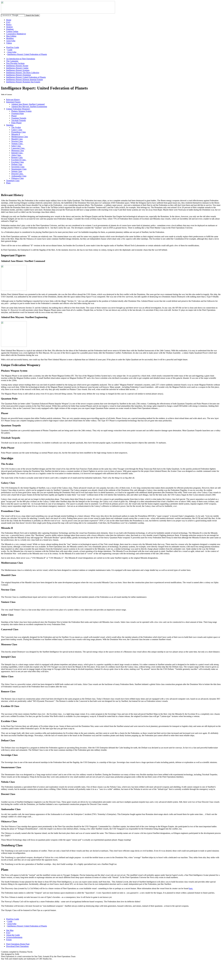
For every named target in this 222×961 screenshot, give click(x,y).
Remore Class (17, 157)
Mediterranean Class (19, 137)
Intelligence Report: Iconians (17, 70)
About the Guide (13, 935)
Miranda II (15, 134)
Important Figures (13, 102)
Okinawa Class (17, 178)
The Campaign (12, 61)
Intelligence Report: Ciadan (17, 68)
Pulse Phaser (16, 123)
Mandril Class (17, 139)
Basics (8, 24)
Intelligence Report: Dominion (18, 75)
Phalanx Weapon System (21, 111)
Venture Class (17, 143)
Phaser (14, 116)
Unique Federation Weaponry (18, 109)
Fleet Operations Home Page (18, 944)
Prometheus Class (18, 132)
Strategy (9, 27)
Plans (8, 183)
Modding (10, 38)
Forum (9, 940)
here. (191, 888)
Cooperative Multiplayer (16, 34)
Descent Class (17, 174)
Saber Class (16, 146)
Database (10, 29)
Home (8, 20)
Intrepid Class (17, 153)
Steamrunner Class (18, 169)
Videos (9, 43)
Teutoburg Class (12, 180)
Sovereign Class (17, 167)
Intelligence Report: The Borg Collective (22, 72)
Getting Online (12, 31)
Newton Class (17, 141)
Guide (9, 50)
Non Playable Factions (15, 63)
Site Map (9, 930)
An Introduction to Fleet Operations (20, 59)
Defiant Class (16, 164)
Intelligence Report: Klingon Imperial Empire (24, 79)
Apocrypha (10, 41)
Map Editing (11, 36)
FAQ (8, 22)
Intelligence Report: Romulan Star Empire (23, 82)
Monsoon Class (17, 150)
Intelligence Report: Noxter (17, 66)
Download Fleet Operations (17, 946)
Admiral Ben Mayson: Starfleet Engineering (29, 106)
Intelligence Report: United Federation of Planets (27, 54)
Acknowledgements (14, 937)
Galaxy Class (16, 130)
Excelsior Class (17, 162)
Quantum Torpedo (18, 118)
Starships (9, 125)
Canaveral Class (18, 148)
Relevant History (13, 99)
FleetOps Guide (12, 47)
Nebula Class (16, 171)
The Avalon (16, 127)
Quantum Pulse (17, 113)
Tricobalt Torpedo (18, 120)
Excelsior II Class (19, 160)
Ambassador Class (18, 176)
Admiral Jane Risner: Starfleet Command (28, 104)
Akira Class (16, 155)
